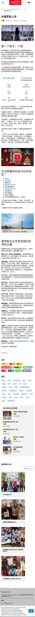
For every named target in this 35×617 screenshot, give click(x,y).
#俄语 (14, 384)
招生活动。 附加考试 (18, 437)
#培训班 (21, 390)
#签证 (9, 394)
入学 (24, 9)
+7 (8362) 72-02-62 (7, 603)
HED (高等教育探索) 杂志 (14, 9)
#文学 (10, 387)
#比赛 (3, 394)
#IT (20, 384)
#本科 (9, 380)
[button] (2, 235)
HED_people (6, 367)
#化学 (9, 384)
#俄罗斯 (16, 21)
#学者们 (4, 397)
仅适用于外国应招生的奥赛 (20, 412)
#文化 (16, 387)
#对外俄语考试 (13, 390)
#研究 (30, 394)
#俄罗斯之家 (11, 401)
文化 (18, 371)
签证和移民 (28, 367)
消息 (4, 371)
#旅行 (21, 397)
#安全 (3, 380)
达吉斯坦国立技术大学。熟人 (10, 429)
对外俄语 (17, 367)
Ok (31, 611)
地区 (11, 371)
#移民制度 (16, 394)
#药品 (24, 384)
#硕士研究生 (16, 380)
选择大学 (27, 468)
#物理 (3, 384)
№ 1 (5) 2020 (22, 21)
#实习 (10, 397)
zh (31, 2)
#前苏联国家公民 (24, 387)
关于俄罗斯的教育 (18, 447)
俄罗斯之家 (26, 371)
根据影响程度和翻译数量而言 (19, 341)
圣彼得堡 (8, 181)
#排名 (29, 380)
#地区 (27, 397)
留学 (12, 364)
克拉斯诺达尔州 (10, 189)
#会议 (16, 397)
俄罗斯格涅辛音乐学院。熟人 (10, 422)
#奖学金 (4, 390)
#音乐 (3, 401)
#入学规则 (29, 390)
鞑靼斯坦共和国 (10, 185)
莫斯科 (7, 179)
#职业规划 (9, 21)
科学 (19, 364)
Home (3, 9)
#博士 (24, 380)
